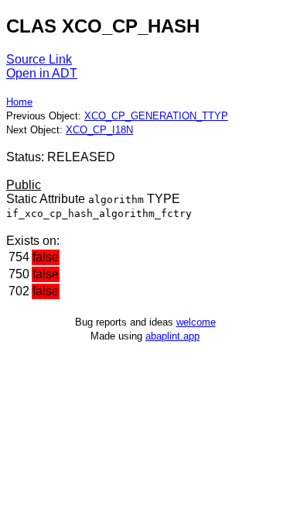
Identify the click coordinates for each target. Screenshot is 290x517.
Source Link (39, 59)
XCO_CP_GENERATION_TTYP (156, 116)
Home (19, 102)
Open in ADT (41, 73)
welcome (196, 322)
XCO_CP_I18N (99, 130)
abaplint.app (172, 336)
